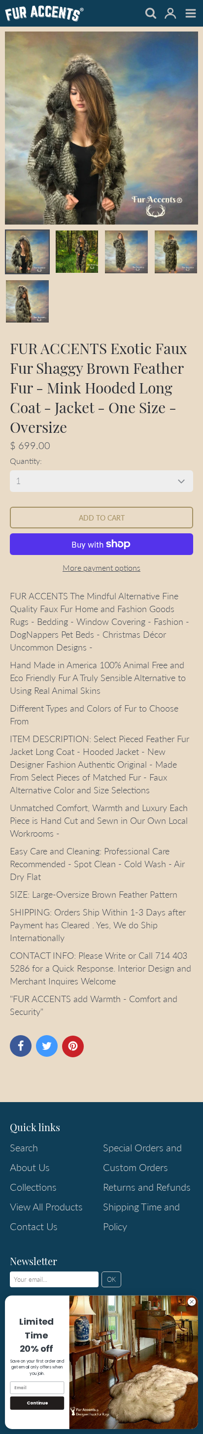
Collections (33, 1187)
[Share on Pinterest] (73, 1046)
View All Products (46, 1206)
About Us (30, 1167)
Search (24, 1147)
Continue (37, 1403)
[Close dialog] (191, 1302)
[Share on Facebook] (21, 1046)
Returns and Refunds (147, 1187)
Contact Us (34, 1226)
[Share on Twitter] (47, 1046)
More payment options (101, 567)
